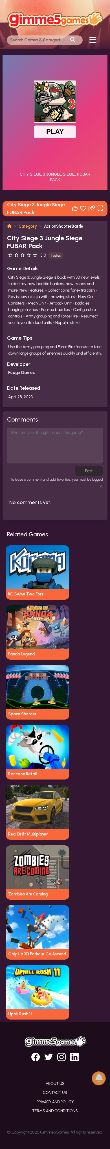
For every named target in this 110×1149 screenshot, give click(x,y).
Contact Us (55, 1092)
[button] (98, 1078)
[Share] (92, 208)
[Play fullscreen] (100, 208)
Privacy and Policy (55, 1101)
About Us (55, 1083)
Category (28, 226)
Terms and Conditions (55, 1110)
